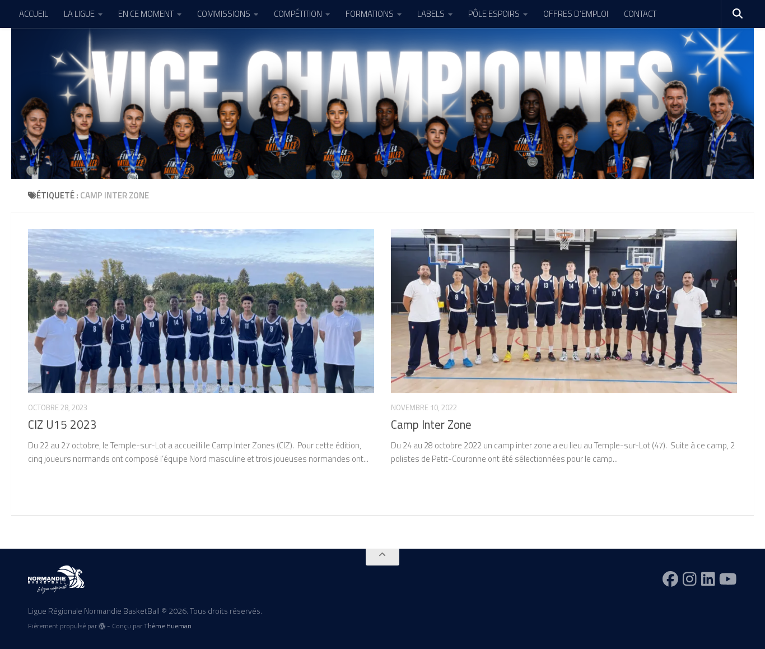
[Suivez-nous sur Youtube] (728, 579)
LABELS (431, 13)
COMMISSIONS (223, 13)
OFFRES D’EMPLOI (575, 13)
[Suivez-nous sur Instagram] (690, 579)
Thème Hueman (168, 625)
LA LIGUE (79, 13)
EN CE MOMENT (146, 13)
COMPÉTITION (298, 13)
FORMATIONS (370, 13)
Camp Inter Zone (431, 424)
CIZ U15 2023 (62, 424)
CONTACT (640, 13)
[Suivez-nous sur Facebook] (670, 579)
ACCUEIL (33, 13)
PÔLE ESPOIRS (494, 13)
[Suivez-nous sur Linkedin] (708, 579)
